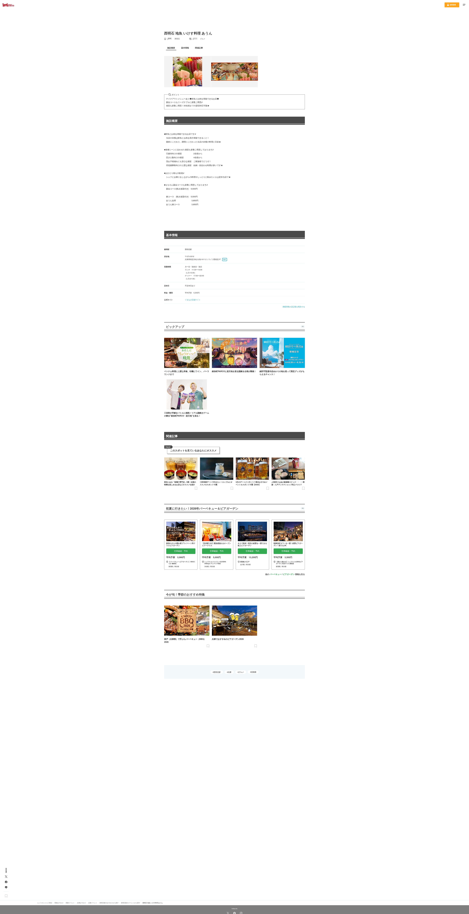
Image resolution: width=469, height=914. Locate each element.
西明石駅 (217, 672)
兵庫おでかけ (81, 903)
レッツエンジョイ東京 (44, 903)
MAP (224, 259)
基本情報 (172, 235)
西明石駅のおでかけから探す (109, 903)
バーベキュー (275, 574)
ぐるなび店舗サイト (192, 299)
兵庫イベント (92, 903)
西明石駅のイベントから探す (130, 903)
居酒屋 (253, 672)
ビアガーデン (289, 574)
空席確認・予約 (181, 551)
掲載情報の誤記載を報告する (294, 306)
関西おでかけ (59, 903)
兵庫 (229, 672)
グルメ (241, 672)
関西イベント (70, 903)
